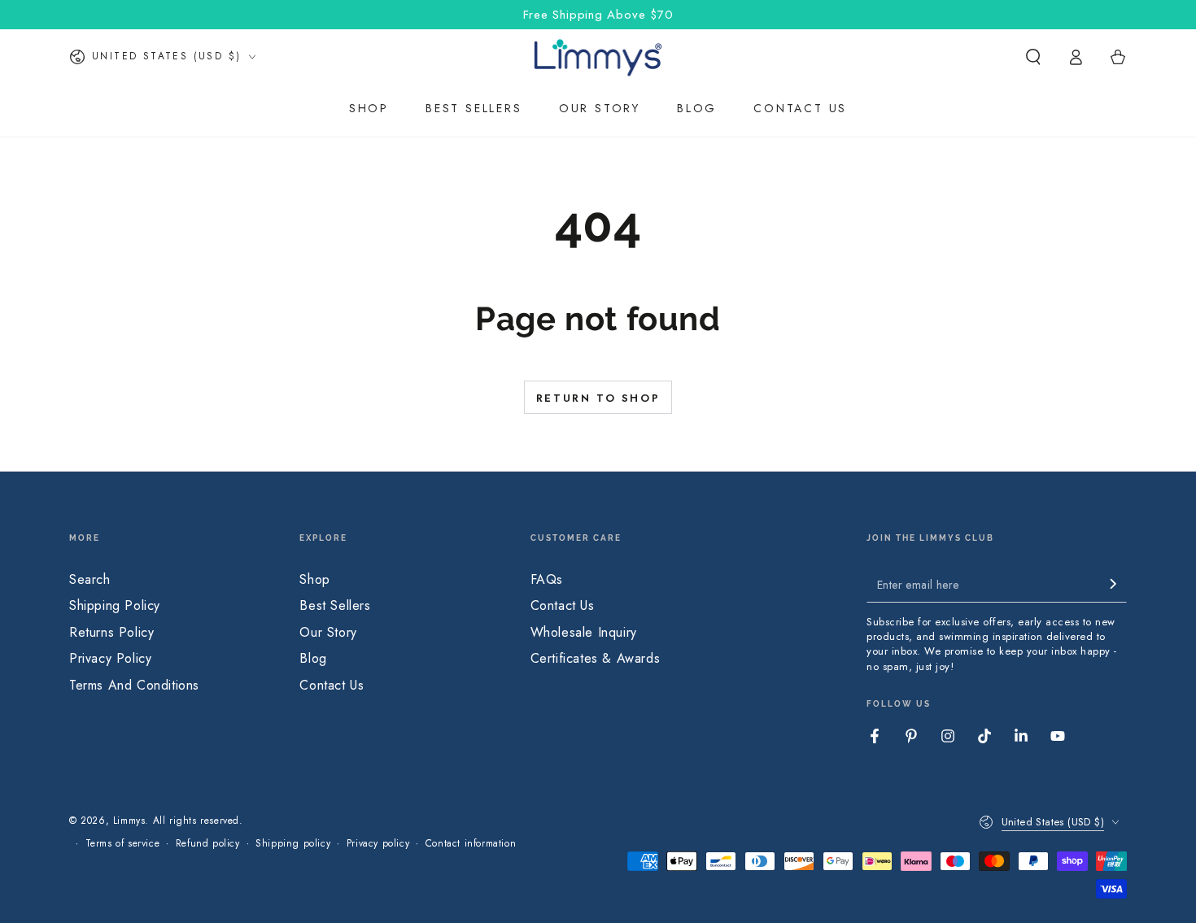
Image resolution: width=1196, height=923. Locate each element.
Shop (314, 579)
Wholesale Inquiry (583, 632)
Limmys (129, 820)
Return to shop (598, 398)
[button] (1033, 57)
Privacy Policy (110, 658)
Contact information (471, 844)
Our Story (327, 632)
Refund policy (208, 844)
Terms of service (122, 844)
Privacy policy (378, 844)
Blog (312, 658)
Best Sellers (334, 605)
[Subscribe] (1118, 584)
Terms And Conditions (134, 685)
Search (90, 579)
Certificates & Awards (595, 658)
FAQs (546, 579)
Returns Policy (111, 632)
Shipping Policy (114, 605)
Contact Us (331, 685)
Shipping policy (292, 844)
